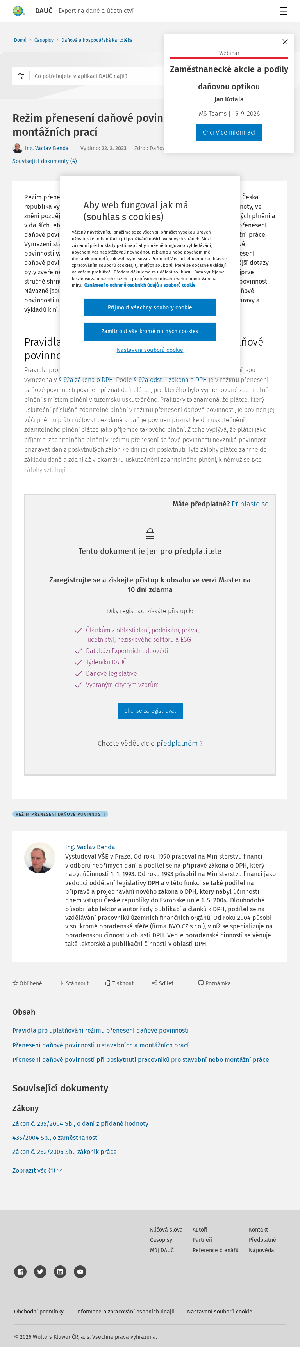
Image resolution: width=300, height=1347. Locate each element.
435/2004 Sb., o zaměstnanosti (55, 1137)
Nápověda (261, 1250)
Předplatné (262, 1240)
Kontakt (258, 1229)
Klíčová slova (166, 1229)
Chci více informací (229, 132)
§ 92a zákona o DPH (86, 379)
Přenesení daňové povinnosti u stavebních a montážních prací (100, 1045)
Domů (20, 40)
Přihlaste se (250, 504)
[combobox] (150, 76)
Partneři (202, 1240)
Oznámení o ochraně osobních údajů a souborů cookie (139, 285)
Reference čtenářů (216, 1250)
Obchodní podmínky (39, 1311)
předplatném (178, 743)
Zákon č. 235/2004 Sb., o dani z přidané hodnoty (80, 1123)
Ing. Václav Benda (47, 148)
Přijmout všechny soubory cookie (150, 307)
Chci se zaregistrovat (150, 711)
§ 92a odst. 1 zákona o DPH (170, 379)
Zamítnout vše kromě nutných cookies (150, 331)
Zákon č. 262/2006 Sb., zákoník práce (64, 1151)
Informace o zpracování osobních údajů (125, 1311)
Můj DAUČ (162, 1250)
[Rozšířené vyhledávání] (21, 76)
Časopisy (44, 40)
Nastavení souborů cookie (219, 1311)
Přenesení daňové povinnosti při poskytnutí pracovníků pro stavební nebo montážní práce (140, 1059)
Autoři (200, 1229)
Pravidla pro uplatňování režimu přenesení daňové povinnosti (100, 1030)
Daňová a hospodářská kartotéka (97, 40)
